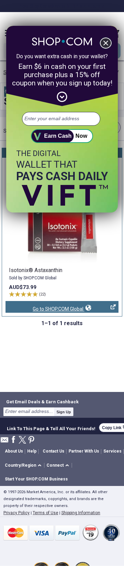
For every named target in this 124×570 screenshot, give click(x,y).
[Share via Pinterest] (31, 440)
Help (32, 451)
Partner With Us (84, 451)
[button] (24, 465)
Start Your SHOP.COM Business (36, 479)
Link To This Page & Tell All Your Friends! (51, 427)
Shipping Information (80, 512)
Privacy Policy (16, 512)
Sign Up (63, 412)
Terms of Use (45, 512)
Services (112, 451)
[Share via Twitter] (22, 440)
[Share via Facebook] (13, 440)
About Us (14, 451)
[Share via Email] (4, 441)
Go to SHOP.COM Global (45, 309)
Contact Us (53, 451)
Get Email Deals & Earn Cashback (42, 401)
